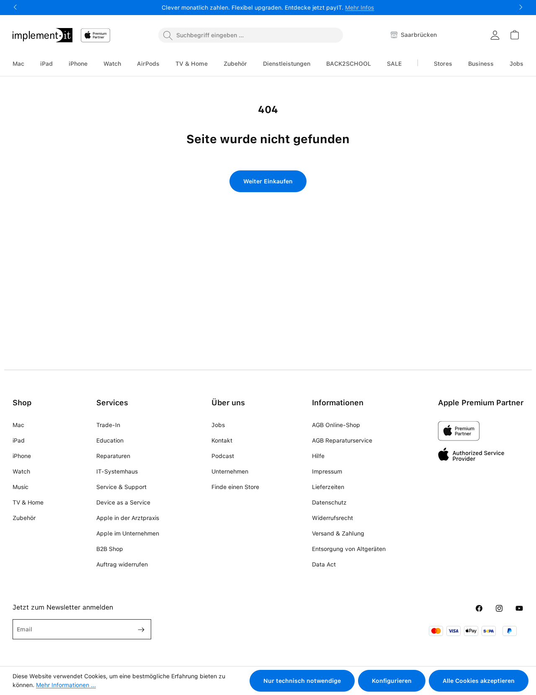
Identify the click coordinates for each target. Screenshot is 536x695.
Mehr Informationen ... (66, 685)
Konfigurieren (392, 680)
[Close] (360, 293)
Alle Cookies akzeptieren (479, 680)
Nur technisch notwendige (302, 680)
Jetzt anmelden (268, 375)
